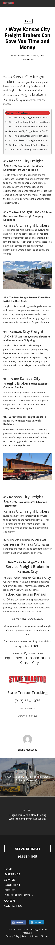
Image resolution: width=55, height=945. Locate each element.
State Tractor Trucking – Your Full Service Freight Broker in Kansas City (29, 149)
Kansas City (41, 577)
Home (8, 869)
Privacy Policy (12, 936)
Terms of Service (30, 936)
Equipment (12, 885)
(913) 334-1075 (27, 700)
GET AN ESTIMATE (27, 848)
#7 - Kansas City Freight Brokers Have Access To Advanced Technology (29, 145)
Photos (10, 890)
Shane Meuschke (22, 55)
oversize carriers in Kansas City (24, 542)
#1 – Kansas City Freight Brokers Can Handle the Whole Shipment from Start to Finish (29, 117)
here (36, 645)
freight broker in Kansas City (25, 97)
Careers (10, 900)
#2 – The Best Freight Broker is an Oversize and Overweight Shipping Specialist (29, 122)
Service (9, 879)
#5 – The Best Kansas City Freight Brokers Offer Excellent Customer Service (29, 135)
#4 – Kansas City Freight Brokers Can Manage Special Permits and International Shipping (29, 131)
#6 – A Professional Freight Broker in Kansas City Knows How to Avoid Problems (29, 140)
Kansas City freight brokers (24, 79)
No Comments (27, 59)
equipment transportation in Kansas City (27, 660)
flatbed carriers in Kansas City (24, 597)
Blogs (28, 21)
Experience (12, 874)
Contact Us (13, 906)
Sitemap (45, 936)
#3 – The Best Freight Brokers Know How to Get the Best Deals (29, 126)
